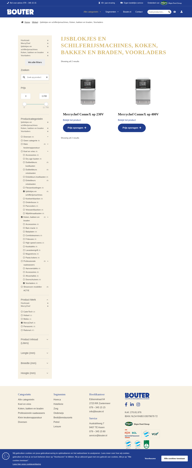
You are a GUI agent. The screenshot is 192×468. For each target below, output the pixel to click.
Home (27, 22)
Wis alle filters (35, 62)
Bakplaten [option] (31, 231)
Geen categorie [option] (31, 140)
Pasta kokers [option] (32, 257)
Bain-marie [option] (31, 228)
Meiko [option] (27, 319)
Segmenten (110, 12)
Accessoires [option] (32, 155)
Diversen (22, 422)
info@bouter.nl (96, 411)
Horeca (57, 399)
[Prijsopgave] (174, 11)
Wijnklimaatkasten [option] (35, 213)
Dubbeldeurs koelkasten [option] (37, 164)
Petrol (56, 422)
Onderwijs (59, 413)
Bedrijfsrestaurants (63, 417)
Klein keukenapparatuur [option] (34, 146)
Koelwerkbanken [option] (34, 199)
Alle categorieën (91, 12)
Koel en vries (24, 404)
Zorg (56, 408)
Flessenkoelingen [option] (34, 188)
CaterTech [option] (29, 312)
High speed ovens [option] (35, 243)
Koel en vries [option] (30, 151)
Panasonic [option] (29, 326)
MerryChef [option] (29, 323)
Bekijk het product (72, 120)
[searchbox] (159, 12)
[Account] (181, 11)
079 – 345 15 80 (97, 431)
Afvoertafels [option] (32, 276)
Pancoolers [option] (32, 206)
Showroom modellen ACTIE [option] (35, 289)
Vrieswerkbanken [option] (34, 210)
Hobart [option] (27, 315)
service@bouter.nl (98, 435)
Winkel (35, 22)
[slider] (24, 104)
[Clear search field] (47, 77)
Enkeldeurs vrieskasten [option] (37, 182)
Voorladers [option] (31, 283)
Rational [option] (28, 330)
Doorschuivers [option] (33, 279)
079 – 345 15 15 (29, 3)
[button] (169, 12)
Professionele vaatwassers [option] (34, 263)
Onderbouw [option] (32, 202)
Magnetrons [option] (32, 254)
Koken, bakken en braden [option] (34, 219)
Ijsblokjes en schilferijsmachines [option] (37, 193)
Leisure (57, 426)
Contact (139, 12)
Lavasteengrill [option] (33, 250)
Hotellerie (58, 404)
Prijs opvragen (75, 128)
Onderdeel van (153, 3)
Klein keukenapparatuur (30, 417)
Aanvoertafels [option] (33, 268)
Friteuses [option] (31, 239)
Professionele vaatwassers (31, 413)
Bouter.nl (127, 12)
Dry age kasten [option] (33, 159)
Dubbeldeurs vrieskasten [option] (37, 171)
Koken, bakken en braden (31, 408)
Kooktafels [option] (31, 246)
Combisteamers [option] (34, 235)
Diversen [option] (28, 137)
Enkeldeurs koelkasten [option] (37, 177)
